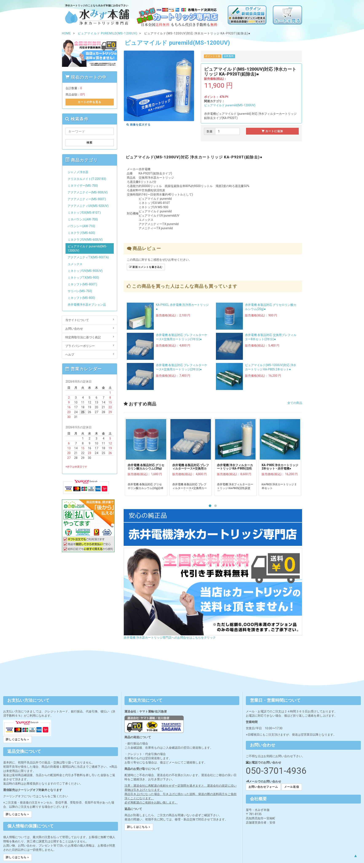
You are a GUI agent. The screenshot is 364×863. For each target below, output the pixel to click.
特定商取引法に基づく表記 (83, 337)
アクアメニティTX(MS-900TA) (88, 257)
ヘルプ (69, 354)
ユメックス (75, 264)
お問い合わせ (74, 328)
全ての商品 (294, 403)
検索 (89, 142)
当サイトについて (77, 320)
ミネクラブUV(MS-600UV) (85, 239)
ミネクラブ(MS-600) (81, 233)
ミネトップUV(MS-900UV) (85, 270)
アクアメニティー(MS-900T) (87, 199)
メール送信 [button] (291, 786)
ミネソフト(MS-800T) (82, 284)
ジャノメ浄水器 (78, 172)
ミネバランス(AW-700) (83, 219)
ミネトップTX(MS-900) (83, 277)
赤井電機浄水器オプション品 (87, 304)
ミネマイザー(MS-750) (83, 185)
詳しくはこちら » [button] (17, 739)
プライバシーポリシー (80, 346)
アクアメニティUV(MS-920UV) (88, 206)
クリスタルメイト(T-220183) (87, 179)
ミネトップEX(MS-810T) (84, 212)
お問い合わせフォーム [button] (263, 786)
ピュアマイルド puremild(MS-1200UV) (229, 105)
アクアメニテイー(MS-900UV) (88, 192)
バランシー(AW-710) (81, 226)
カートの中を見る (89, 102)
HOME (66, 33)
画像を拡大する (140, 124)
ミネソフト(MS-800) (81, 297)
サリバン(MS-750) (80, 291)
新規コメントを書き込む (147, 267)
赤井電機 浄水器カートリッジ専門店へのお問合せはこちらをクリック (170, 637)
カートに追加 (274, 131)
